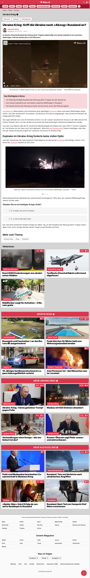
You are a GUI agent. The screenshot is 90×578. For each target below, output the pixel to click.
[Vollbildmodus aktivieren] (85, 86)
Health (4, 540)
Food (3, 543)
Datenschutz (40, 564)
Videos (22, 525)
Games (57, 525)
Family (74, 540)
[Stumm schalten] (7, 86)
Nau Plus (40, 525)
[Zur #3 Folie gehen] (47, 194)
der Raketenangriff (57, 128)
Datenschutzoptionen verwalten (70, 564)
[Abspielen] (4, 86)
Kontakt (32, 564)
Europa (16, 10)
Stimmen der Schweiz (79, 525)
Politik (21, 521)
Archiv (39, 528)
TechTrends (76, 543)
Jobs (25, 564)
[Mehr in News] (45, 314)
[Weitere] (79, 6)
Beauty (4, 546)
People (75, 521)
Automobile (58, 543)
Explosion (53, 111)
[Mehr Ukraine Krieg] (45, 380)
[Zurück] (2, 2)
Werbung (13, 564)
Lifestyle (4, 528)
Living (21, 540)
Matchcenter (58, 521)
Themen (22, 528)
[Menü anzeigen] (87, 2)
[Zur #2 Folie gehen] (45, 194)
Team (20, 564)
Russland (11, 31)
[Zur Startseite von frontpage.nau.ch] (45, 2)
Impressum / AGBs (52, 564)
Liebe (39, 540)
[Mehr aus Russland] (45, 447)
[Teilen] (84, 573)
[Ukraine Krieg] (45, 14)
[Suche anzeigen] (84, 2)
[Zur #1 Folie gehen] (43, 194)
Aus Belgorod (8, 111)
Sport (39, 521)
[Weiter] (84, 170)
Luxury (57, 540)
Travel (39, 543)
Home (5, 10)
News (10, 10)
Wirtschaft (5, 525)
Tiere (21, 543)
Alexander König (13, 29)
